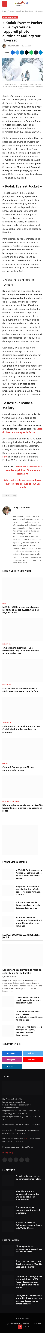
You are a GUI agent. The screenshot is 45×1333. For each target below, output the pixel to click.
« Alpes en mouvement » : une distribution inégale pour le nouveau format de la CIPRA (20, 650)
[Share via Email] (27, 52)
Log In (27, 1327)
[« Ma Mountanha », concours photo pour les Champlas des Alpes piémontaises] (8, 1195)
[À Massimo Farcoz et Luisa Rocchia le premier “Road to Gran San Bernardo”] (8, 1265)
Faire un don (36, 1324)
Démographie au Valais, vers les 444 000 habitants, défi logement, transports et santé (22, 808)
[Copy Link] (36, 52)
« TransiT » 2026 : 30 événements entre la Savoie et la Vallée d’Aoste (29, 1225)
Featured (7, 496)
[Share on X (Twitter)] (17, 52)
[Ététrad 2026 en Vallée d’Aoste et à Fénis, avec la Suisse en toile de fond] (22, 670)
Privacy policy (7, 1152)
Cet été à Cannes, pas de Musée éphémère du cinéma (18, 768)
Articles (10, 11)
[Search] (41, 4)
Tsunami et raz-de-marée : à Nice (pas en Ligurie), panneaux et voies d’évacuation (29, 1031)
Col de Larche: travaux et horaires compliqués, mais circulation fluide (28, 1000)
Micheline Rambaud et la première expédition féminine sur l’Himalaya (23, 470)
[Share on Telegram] (41, 52)
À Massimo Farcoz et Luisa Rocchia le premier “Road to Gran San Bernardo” (29, 1264)
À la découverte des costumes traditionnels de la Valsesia (28, 1210)
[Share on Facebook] (13, 52)
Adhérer (26, 1324)
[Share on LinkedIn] (22, 52)
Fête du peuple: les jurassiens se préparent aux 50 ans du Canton (29, 1249)
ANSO (26, 1138)
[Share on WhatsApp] (31, 52)
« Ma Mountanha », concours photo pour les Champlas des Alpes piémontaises (27, 1195)
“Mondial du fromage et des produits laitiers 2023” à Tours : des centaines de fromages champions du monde (29, 1282)
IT (20, 1327)
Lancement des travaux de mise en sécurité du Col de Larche (22, 971)
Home (4, 11)
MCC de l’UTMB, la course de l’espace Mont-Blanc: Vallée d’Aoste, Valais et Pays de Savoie (20, 610)
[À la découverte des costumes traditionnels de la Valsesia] (8, 1211)
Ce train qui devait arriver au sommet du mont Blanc (28, 1177)
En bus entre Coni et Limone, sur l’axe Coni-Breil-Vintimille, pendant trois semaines (21, 729)
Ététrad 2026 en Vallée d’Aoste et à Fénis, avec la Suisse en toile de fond (20, 690)
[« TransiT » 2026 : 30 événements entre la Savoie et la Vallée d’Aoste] (8, 1226)
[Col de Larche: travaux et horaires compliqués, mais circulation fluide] (8, 1001)
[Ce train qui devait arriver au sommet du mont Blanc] (8, 1180)
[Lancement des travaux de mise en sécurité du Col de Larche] (22, 955)
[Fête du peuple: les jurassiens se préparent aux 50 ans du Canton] (8, 1250)
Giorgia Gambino (13, 46)
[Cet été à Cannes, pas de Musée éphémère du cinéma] (22, 749)
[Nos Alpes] (22, 4)
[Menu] (4, 4)
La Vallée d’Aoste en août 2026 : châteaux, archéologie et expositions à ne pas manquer (29, 1015)
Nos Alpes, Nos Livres (10, 17)
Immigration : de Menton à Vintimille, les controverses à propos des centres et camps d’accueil (29, 1299)
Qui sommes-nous (13, 1324)
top (14, 496)
